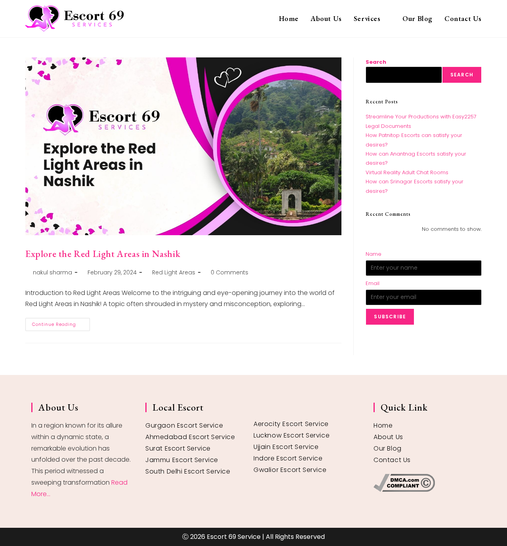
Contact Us (392, 459)
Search (376, 62)
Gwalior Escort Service (290, 469)
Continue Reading (61, 322)
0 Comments (229, 272)
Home (383, 425)
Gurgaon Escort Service (184, 425)
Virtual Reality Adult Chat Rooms (407, 172)
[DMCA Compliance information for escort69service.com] (425, 483)
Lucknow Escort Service (292, 435)
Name (373, 254)
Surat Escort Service (178, 448)
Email (372, 283)
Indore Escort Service (288, 458)
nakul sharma (52, 272)
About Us (388, 436)
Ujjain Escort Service (286, 446)
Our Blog (388, 448)
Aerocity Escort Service (291, 423)
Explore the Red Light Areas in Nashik (102, 253)
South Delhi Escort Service (188, 471)
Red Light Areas (173, 272)
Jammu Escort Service (181, 459)
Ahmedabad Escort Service (190, 436)
